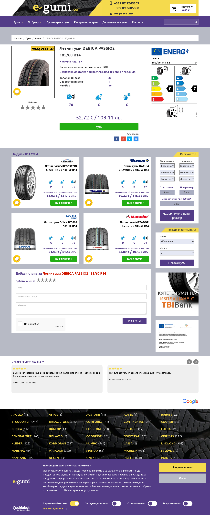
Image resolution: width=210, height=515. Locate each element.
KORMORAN (57, 443)
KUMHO (91, 443)
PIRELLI (129, 458)
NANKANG (18, 458)
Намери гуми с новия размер (177, 215)
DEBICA (16, 429)
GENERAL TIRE (21, 436)
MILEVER (167, 450)
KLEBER (17, 443)
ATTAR (53, 414)
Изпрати (134, 321)
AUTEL (128, 414)
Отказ (182, 478)
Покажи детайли (53, 508)
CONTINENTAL (134, 421)
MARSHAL (18, 450)
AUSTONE (93, 414)
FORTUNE (130, 429)
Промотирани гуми (58, 22)
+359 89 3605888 (126, 8)
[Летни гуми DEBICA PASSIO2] (33, 72)
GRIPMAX (167, 436)
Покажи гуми (177, 262)
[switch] (116, 503)
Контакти (137, 22)
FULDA (166, 429)
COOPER (167, 421)
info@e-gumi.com (123, 13)
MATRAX (92, 450)
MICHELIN (130, 450)
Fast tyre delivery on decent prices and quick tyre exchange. (140, 376)
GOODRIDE (94, 436)
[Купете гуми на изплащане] (177, 293)
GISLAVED (56, 436)
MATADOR (56, 450)
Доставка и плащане (115, 22)
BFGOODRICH (21, 421)
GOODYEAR (132, 436)
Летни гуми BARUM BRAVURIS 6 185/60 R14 (134, 167)
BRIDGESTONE (59, 421)
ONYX (90, 458)
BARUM (166, 414)
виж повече (63, 202)
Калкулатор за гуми (86, 22)
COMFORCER (95, 421)
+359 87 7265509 (126, 3)
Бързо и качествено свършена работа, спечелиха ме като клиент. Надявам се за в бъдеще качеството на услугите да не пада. (56, 377)
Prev (189, 362)
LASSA (128, 443)
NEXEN (54, 458)
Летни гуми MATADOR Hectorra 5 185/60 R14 (134, 224)
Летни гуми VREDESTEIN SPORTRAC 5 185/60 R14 (61, 167)
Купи (99, 126)
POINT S (166, 458)
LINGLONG (168, 443)
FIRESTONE (94, 429)
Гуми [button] (17, 22)
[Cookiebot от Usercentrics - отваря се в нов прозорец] (21, 508)
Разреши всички (182, 467)
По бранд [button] (33, 22)
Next (196, 362)
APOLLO (17, 414)
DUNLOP (55, 429)
